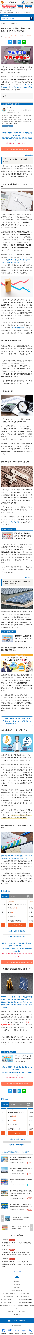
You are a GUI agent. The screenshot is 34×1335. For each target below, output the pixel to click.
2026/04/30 (21, 1198)
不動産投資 (7, 37)
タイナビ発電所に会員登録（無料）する (20, 962)
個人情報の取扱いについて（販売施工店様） (17, 1293)
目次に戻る (29, 155)
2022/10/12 (13, 1209)
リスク (12, 35)
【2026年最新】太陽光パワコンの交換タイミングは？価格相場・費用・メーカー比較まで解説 (21, 1193)
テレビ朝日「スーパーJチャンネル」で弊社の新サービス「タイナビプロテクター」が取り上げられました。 (17, 1253)
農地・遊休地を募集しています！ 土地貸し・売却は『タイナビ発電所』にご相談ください (18, 721)
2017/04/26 (14, 1184)
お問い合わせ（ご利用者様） (17, 1311)
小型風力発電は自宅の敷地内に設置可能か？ (21, 1181)
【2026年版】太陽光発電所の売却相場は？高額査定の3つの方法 (20, 1158)
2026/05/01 (21, 1209)
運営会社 (17, 1281)
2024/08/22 (21, 1184)
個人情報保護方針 (17, 1290)
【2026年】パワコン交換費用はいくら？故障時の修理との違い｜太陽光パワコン (21, 1205)
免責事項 (17, 1284)
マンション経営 (27, 35)
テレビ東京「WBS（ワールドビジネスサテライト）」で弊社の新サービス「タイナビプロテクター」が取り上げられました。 (17, 1264)
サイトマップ (17, 1314)
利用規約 (17, 1287)
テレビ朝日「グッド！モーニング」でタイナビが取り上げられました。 (17, 1244)
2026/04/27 (21, 1173)
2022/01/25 (14, 1162)
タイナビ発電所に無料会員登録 (17, 149)
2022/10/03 (14, 1198)
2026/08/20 (21, 1162)
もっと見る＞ (17, 1271)
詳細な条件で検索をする (18, 936)
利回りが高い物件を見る (17, 931)
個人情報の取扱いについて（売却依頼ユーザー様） (17, 1302)
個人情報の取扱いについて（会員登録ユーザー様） (17, 1299)
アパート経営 (18, 35)
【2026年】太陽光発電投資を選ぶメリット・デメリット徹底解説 (21, 1170)
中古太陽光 (11, 901)
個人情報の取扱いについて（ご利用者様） (17, 1296)
